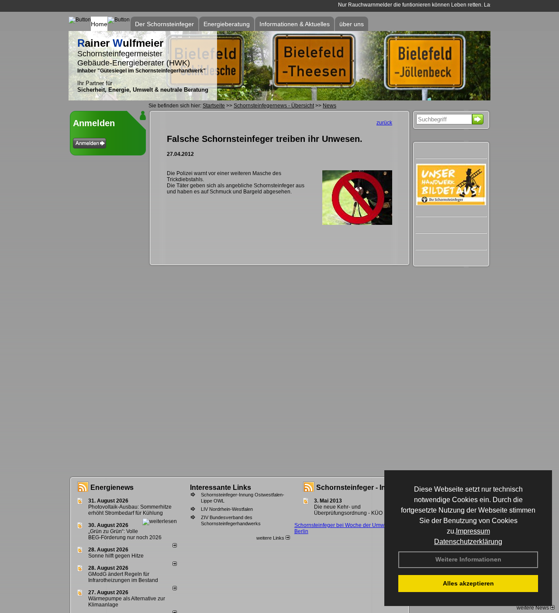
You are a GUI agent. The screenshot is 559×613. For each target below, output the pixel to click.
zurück (384, 123)
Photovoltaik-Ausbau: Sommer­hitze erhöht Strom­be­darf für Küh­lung (130, 510)
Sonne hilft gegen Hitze (116, 556)
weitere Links (271, 538)
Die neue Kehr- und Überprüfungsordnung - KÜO (348, 510)
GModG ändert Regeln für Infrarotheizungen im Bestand (123, 577)
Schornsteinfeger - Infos (356, 487)
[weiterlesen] (159, 521)
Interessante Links (220, 487)
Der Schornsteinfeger (164, 24)
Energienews (112, 487)
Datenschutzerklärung (468, 541)
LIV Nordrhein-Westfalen (227, 509)
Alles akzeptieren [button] (468, 583)
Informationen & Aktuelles (294, 24)
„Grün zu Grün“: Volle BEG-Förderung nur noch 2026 (125, 534)
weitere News (533, 608)
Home (99, 24)
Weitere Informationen (468, 559)
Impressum (473, 531)
